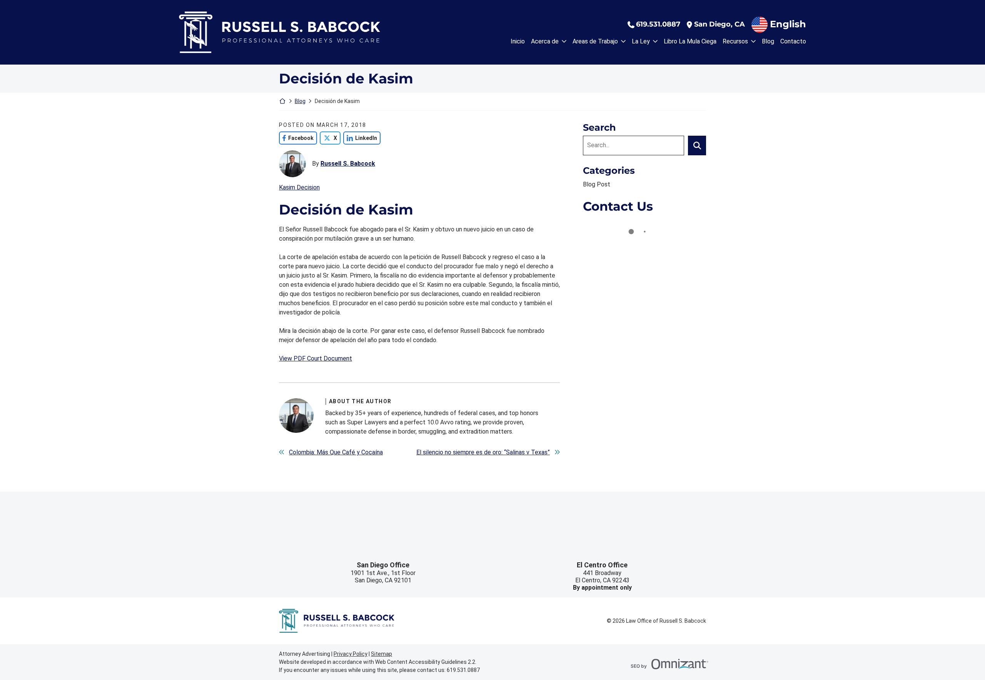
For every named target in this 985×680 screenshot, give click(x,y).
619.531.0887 (658, 24)
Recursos (735, 41)
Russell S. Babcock (348, 163)
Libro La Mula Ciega (690, 41)
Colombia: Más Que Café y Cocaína (336, 452)
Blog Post (596, 184)
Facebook (296, 138)
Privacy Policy (350, 654)
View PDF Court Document (315, 358)
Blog (768, 41)
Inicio (518, 41)
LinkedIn (360, 138)
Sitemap (381, 654)
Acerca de (545, 41)
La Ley (641, 41)
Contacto (793, 41)
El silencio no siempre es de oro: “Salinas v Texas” (483, 452)
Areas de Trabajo (595, 41)
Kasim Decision (299, 187)
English (788, 24)
